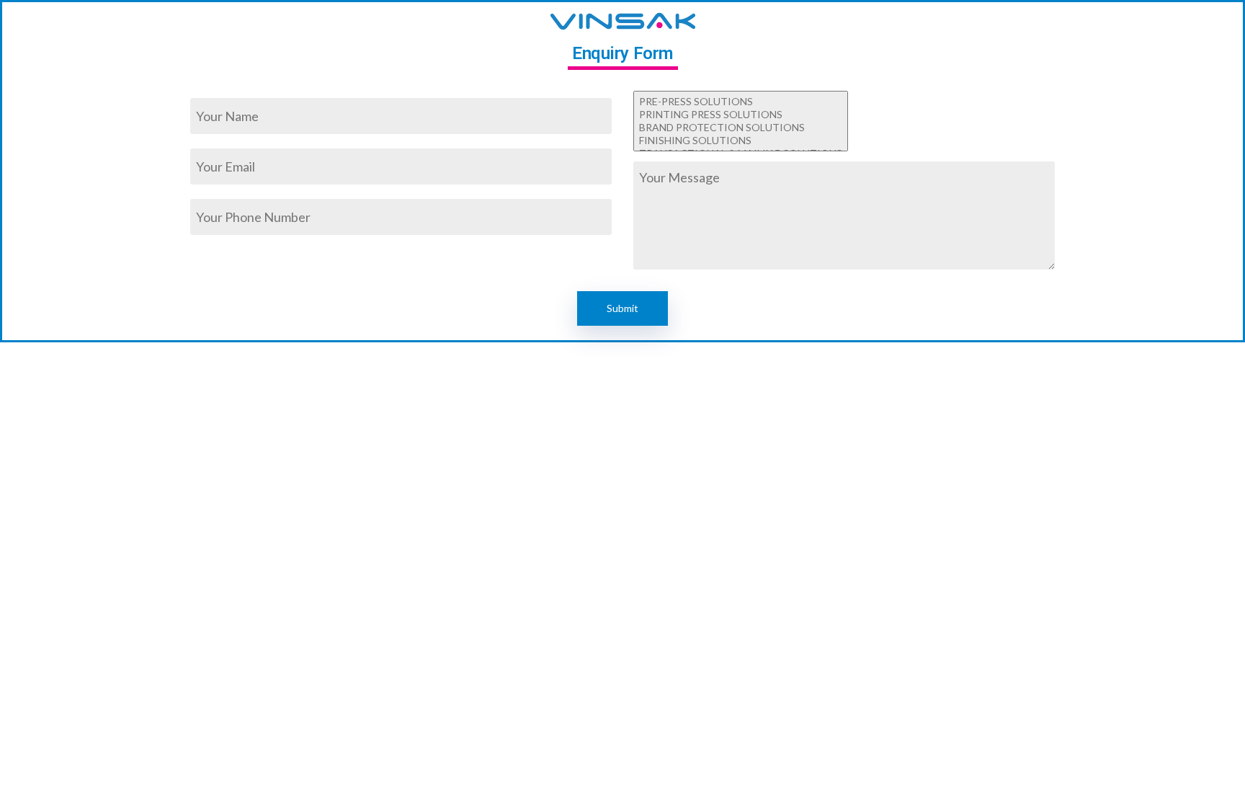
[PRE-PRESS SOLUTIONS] (741, 101)
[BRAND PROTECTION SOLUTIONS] (741, 127)
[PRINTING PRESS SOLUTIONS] (741, 114)
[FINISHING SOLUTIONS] (741, 140)
